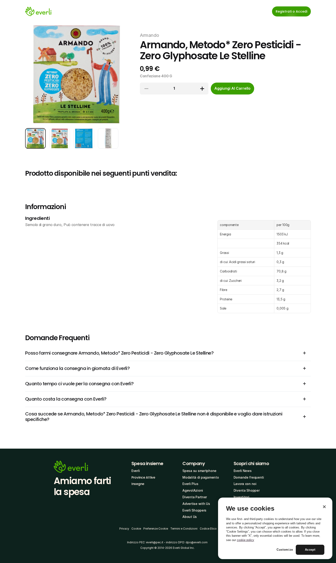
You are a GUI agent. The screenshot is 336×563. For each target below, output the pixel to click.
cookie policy (245, 540)
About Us (189, 517)
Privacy (124, 528)
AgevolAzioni (192, 490)
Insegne (137, 484)
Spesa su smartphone (199, 471)
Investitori (241, 497)
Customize (285, 549)
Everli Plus (190, 484)
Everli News (243, 471)
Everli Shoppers (194, 510)
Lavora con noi (245, 484)
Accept (310, 549)
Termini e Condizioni (183, 528)
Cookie (136, 528)
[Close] (324, 507)
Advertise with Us (196, 504)
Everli (135, 471)
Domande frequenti (249, 477)
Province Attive (143, 477)
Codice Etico (208, 528)
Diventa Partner (194, 497)
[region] (275, 528)
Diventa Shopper (247, 490)
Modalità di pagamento (200, 477)
